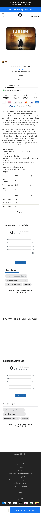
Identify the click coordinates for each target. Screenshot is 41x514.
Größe (19, 76)
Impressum (20, 467)
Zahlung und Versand (21, 499)
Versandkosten (25, 72)
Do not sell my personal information (20, 480)
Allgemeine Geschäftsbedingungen (20, 474)
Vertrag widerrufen (20, 486)
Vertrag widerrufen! (20, 454)
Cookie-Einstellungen (20, 483)
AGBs (20, 496)
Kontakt (20, 470)
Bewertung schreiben (20, 262)
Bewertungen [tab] (12, 270)
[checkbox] (27, 284)
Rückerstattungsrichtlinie (20, 477)
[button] (20, 239)
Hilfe (20, 492)
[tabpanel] (20, 293)
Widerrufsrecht (20, 461)
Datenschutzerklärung (20, 464)
